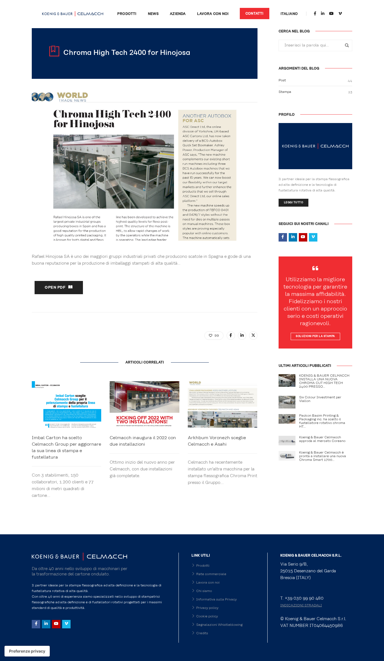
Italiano (289, 13)
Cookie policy (207, 616)
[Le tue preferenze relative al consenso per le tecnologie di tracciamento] (27, 651)
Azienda (178, 13)
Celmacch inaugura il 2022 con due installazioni (143, 441)
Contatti (254, 13)
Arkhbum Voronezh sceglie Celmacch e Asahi (217, 441)
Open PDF (55, 287)
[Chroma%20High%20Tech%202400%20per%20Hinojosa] (231, 335)
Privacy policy (207, 607)
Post (282, 80)
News (153, 13)
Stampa (285, 91)
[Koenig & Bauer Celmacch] (72, 14)
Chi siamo (204, 591)
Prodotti (126, 13)
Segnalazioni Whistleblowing (219, 624)
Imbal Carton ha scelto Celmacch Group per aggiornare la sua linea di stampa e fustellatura (66, 447)
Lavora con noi (213, 13)
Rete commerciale (211, 574)
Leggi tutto (293, 202)
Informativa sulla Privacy (216, 599)
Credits (202, 633)
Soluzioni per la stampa (315, 336)
